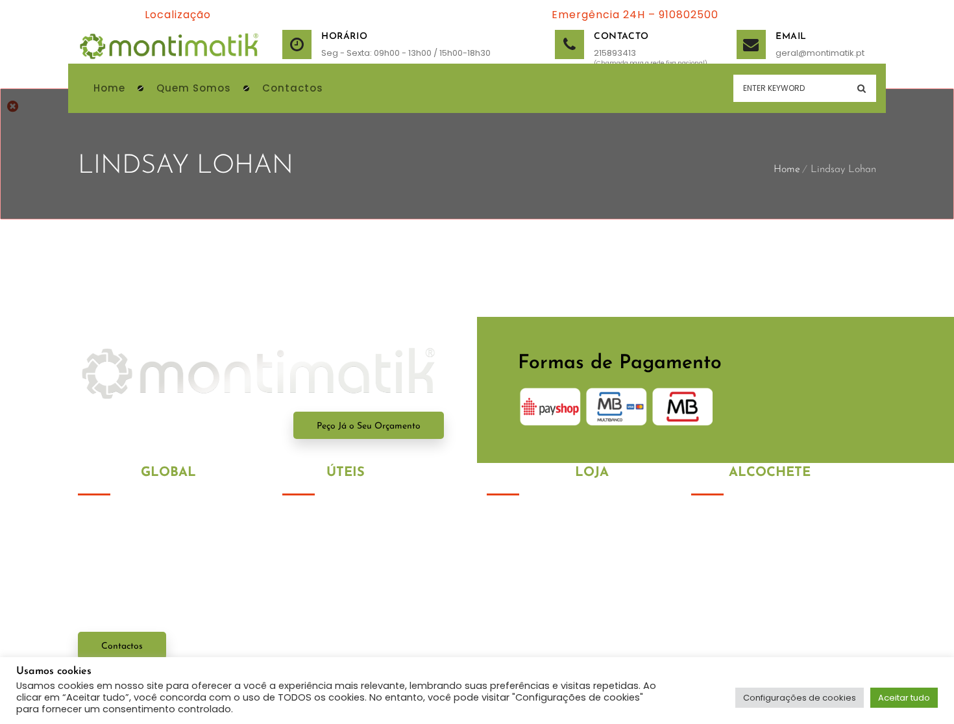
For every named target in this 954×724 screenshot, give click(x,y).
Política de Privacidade (334, 520)
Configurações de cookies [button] (799, 698)
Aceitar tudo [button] (904, 698)
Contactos (122, 646)
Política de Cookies (325, 543)
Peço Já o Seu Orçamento (369, 426)
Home (787, 169)
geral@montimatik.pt (792, 53)
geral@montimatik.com (774, 643)
